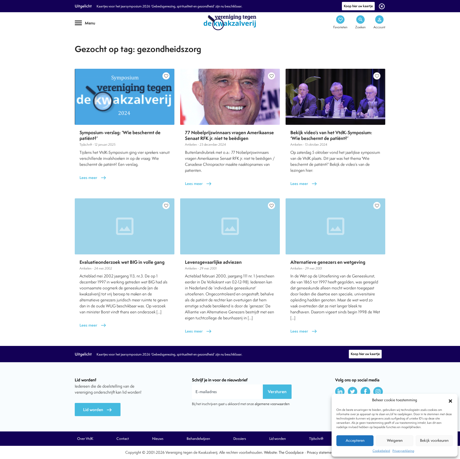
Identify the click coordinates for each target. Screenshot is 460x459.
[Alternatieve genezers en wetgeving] (335, 226)
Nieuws (157, 438)
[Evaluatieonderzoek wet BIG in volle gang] (124, 226)
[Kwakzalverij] (230, 22)
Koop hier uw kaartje (358, 6)
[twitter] (352, 391)
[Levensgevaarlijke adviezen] (230, 226)
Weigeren (394, 440)
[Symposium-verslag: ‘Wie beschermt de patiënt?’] (124, 97)
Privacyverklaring (403, 451)
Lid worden (97, 410)
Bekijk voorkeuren (434, 440)
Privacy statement (321, 452)
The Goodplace (291, 452)
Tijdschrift (91, 42)
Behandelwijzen (198, 438)
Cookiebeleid (381, 451)
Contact (122, 438)
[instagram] (378, 391)
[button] (450, 400)
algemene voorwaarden (272, 404)
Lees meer (93, 177)
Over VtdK (85, 438)
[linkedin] (340, 391)
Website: (271, 452)
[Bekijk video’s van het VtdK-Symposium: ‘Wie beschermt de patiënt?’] (335, 97)
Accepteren (355, 440)
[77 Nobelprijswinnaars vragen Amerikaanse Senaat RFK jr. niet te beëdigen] (230, 97)
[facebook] (365, 391)
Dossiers (239, 438)
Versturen (277, 392)
